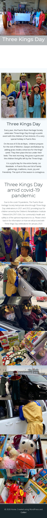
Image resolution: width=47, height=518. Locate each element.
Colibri (23, 512)
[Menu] (23, 9)
